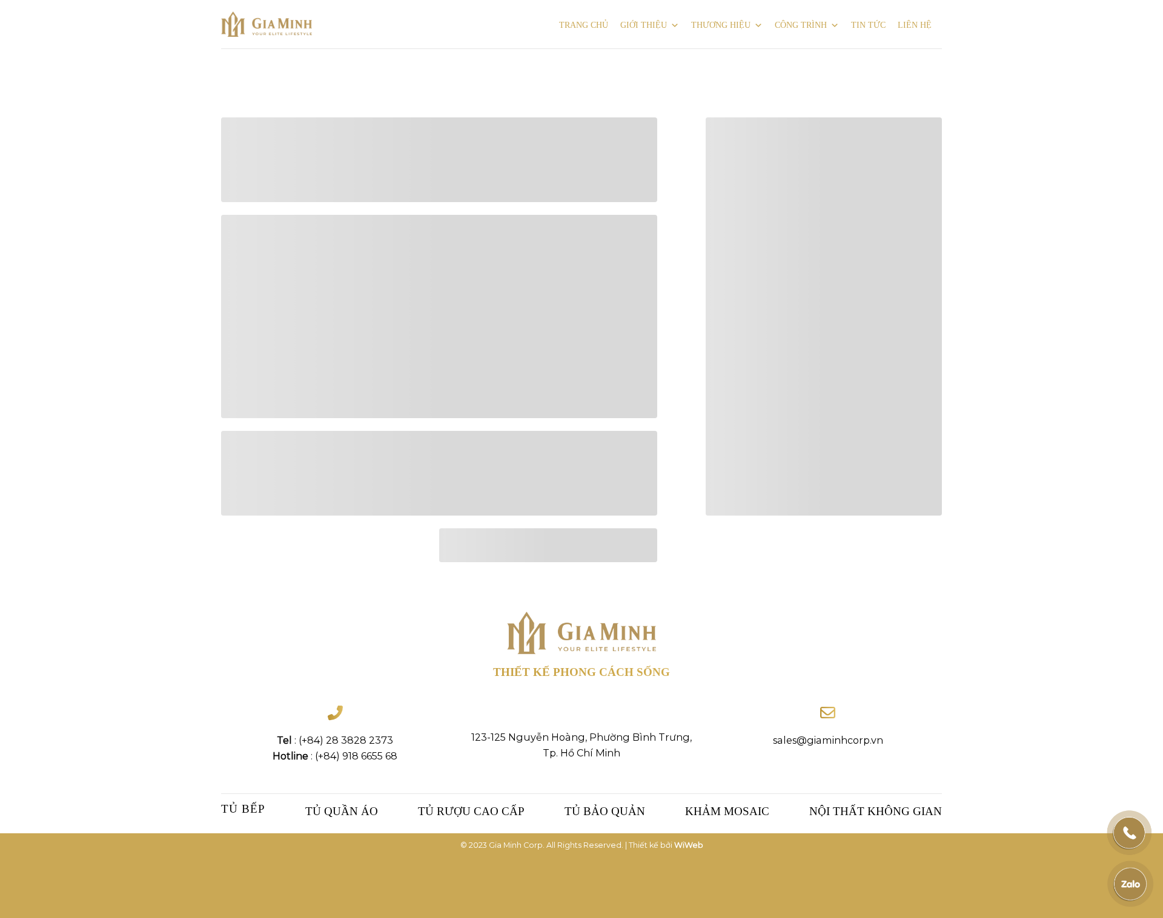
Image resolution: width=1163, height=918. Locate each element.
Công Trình (801, 25)
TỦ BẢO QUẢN (605, 811)
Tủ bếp (243, 808)
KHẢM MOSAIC (727, 811)
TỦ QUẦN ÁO (341, 811)
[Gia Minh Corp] (266, 24)
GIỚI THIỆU (643, 25)
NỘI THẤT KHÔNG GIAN (875, 811)
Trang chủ (583, 25)
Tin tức (868, 25)
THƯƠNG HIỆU (720, 25)
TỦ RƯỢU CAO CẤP (471, 811)
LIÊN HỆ (915, 25)
